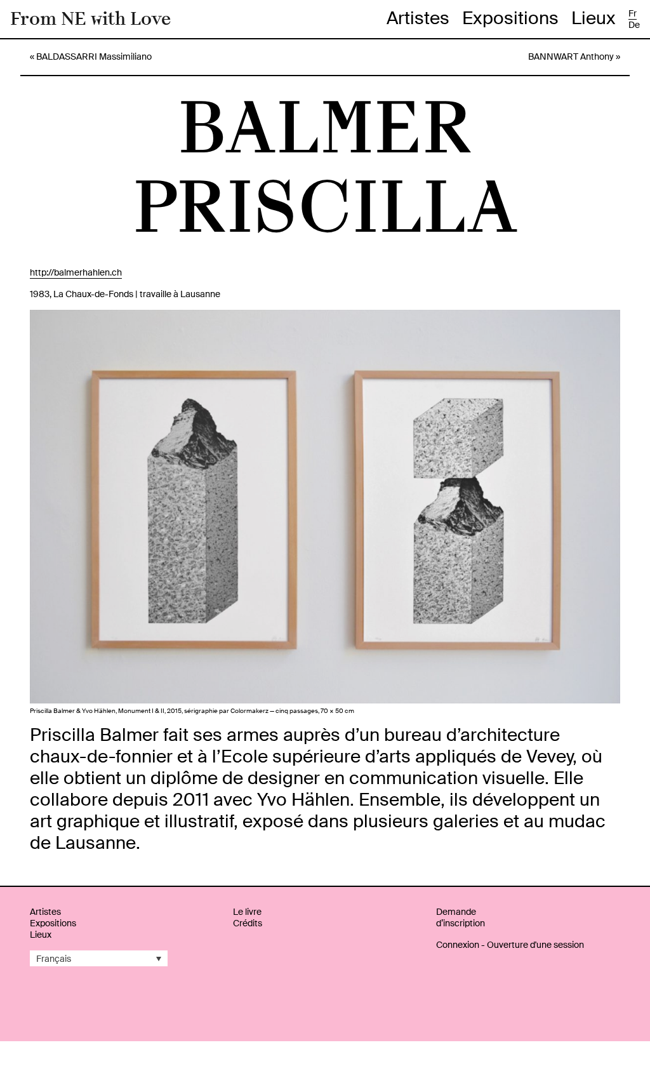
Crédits (247, 923)
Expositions (510, 18)
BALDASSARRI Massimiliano (94, 56)
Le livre (247, 911)
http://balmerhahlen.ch (76, 272)
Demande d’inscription (460, 917)
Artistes (418, 18)
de (634, 24)
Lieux (593, 18)
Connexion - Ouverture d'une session (510, 944)
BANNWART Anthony (571, 56)
